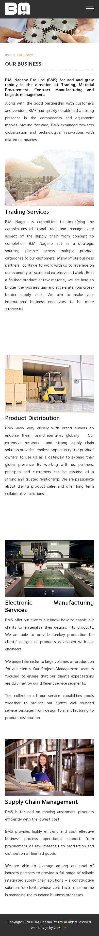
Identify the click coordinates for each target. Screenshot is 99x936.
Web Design (39, 928)
